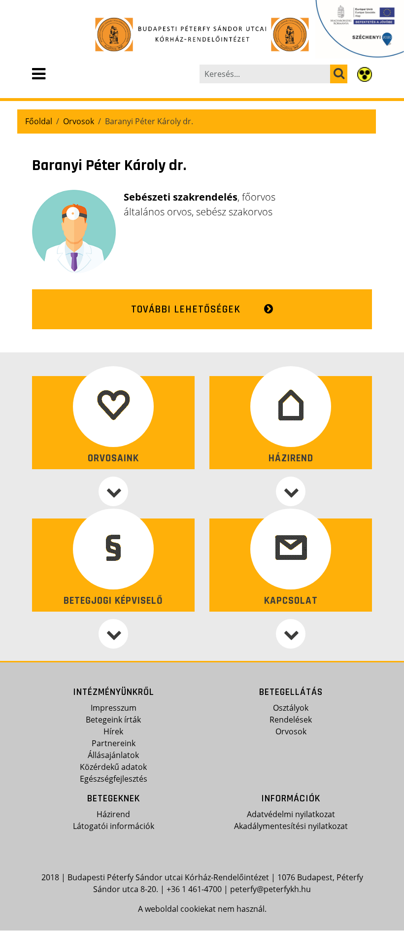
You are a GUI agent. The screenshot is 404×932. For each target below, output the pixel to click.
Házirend (291, 458)
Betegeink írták (113, 719)
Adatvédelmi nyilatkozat (291, 814)
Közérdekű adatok (113, 766)
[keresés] (338, 74)
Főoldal (38, 121)
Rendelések (290, 719)
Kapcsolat (291, 600)
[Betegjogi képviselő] (113, 634)
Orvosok (78, 121)
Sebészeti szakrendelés (180, 197)
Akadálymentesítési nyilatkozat (291, 826)
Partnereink (113, 743)
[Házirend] (290, 491)
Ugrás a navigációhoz (40, 7)
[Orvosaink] (113, 491)
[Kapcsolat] (290, 634)
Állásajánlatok (113, 755)
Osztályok (290, 707)
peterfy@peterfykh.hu (270, 889)
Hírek (113, 731)
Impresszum (113, 707)
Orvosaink (113, 458)
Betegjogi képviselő (113, 600)
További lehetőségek (185, 309)
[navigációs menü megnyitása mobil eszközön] (38, 74)
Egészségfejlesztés (113, 778)
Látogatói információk (113, 826)
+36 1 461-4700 (194, 889)
